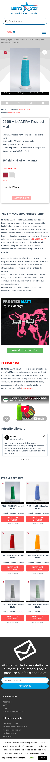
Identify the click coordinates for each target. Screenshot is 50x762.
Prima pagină (6, 40)
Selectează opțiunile (12, 519)
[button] (43, 32)
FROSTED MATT (33, 40)
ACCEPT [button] (42, 758)
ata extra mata (14, 113)
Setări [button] (31, 757)
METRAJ (6, 181)
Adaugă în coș (21, 198)
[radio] (5, 175)
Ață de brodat (20, 40)
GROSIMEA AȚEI (9, 168)
